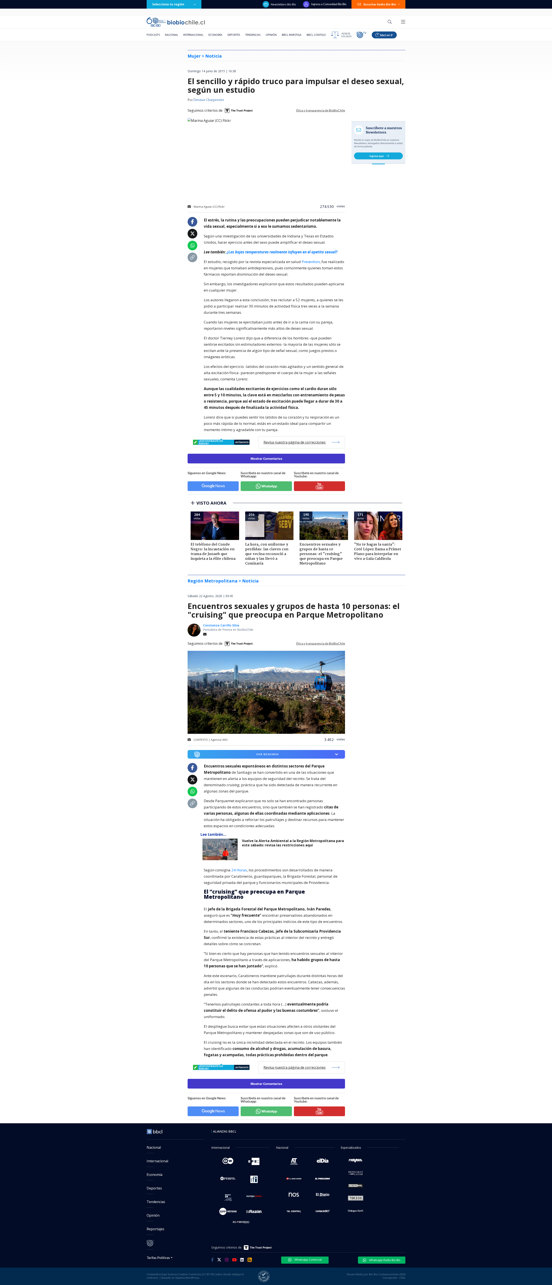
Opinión (271, 35)
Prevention (311, 261)
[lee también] (221, 849)
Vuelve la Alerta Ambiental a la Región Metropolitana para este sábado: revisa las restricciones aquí (293, 843)
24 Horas (239, 870)
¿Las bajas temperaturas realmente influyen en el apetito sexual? (282, 251)
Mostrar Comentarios (266, 458)
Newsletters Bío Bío (283, 4)
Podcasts (153, 35)
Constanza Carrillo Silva (221, 625)
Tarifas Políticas (158, 1257)
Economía (215, 35)
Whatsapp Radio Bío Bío (384, 1260)
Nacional (171, 35)
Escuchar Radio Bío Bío (380, 4)
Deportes (233, 35)
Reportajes (155, 1229)
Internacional (193, 35)
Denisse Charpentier (208, 100)
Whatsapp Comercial (308, 1259)
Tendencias (252, 35)
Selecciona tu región (168, 4)
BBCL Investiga (291, 35)
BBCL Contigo (316, 35)
